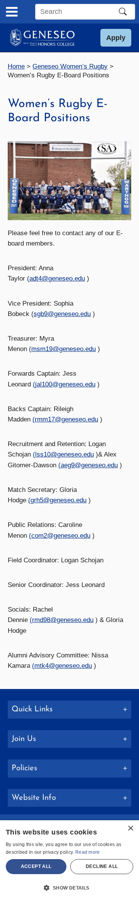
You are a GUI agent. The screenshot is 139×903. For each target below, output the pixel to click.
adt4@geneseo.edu (57, 278)
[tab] (69, 710)
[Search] (122, 11)
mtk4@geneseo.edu (63, 665)
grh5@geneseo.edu (58, 500)
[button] (115, 38)
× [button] (130, 828)
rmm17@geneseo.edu (66, 419)
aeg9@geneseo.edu (89, 465)
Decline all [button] (102, 866)
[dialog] (69, 861)
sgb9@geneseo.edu (62, 314)
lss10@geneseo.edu (64, 454)
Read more (87, 852)
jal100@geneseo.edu (65, 384)
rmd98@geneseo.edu (62, 620)
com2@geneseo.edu (60, 535)
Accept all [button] (36, 866)
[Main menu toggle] (12, 11)
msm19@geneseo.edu (63, 349)
